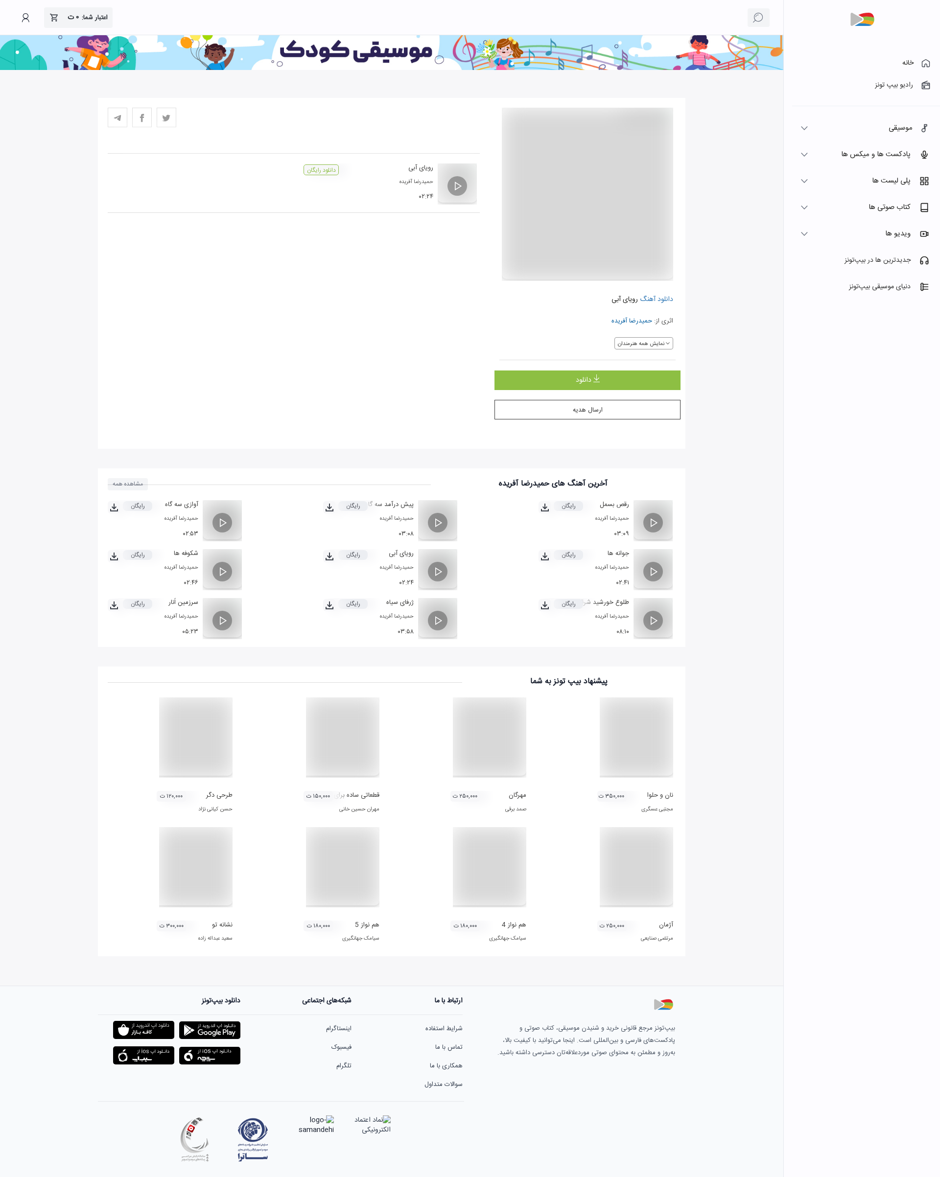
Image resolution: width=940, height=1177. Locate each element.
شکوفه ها (186, 553)
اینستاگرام (339, 1028)
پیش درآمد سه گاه (389, 504)
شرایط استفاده (444, 1028)
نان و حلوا (660, 795)
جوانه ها (618, 553)
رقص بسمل (614, 504)
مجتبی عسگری (657, 809)
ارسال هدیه (588, 410)
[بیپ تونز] (862, 19)
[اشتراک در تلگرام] (117, 117)
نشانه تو (222, 925)
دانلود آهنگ (655, 299)
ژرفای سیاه (400, 602)
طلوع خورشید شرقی (602, 602)
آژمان (666, 925)
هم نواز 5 (367, 925)
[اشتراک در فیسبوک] (142, 117)
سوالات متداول (443, 1084)
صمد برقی (515, 809)
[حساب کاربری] (25, 17)
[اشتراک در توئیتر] (166, 117)
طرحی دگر (219, 795)
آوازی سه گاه (181, 504)
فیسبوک (341, 1047)
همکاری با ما (446, 1066)
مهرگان (517, 795)
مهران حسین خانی (359, 809)
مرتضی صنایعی (657, 938)
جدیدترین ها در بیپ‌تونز (878, 260)
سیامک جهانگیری (507, 938)
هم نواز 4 (514, 925)
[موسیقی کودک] (391, 68)
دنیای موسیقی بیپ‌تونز (880, 287)
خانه (908, 63)
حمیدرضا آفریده (631, 321)
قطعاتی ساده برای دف (351, 795)
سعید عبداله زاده (215, 938)
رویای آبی (420, 167)
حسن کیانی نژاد (215, 809)
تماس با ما (449, 1047)
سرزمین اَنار (183, 602)
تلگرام (344, 1066)
